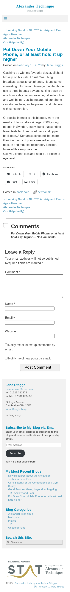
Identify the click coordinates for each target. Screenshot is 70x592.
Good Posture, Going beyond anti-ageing (32, 489)
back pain (22, 192)
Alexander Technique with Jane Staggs (36, 583)
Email (10, 317)
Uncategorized (16, 527)
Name (10, 303)
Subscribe (15, 453)
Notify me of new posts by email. (29, 358)
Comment (12, 272)
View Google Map (16, 408)
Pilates (12, 520)
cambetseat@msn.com (19, 389)
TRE (10, 524)
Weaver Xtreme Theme (51, 586)
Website (10, 331)
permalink (44, 192)
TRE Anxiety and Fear (49, 30)
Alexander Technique (20, 513)
